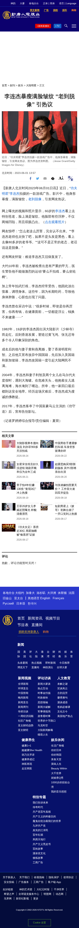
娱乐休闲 (57, 740)
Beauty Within (59, 768)
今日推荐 (64, 662)
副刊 (12, 85)
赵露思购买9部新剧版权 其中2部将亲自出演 (65, 468)
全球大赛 (62, 667)
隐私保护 (54, 877)
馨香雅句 (62, 697)
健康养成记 (28, 759)
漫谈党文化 (39, 853)
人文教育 (64, 678)
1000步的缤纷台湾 (60, 784)
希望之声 (9, 893)
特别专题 (39, 797)
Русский (8, 603)
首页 (4, 85)
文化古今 (62, 711)
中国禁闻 (23, 693)
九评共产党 (39, 825)
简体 (52, 3)
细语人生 (43, 734)
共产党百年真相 (42, 811)
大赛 (22, 3)
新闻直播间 (43, 26)
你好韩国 (56, 754)
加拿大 (30, 592)
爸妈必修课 (63, 706)
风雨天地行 (39, 839)
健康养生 (28, 740)
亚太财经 (23, 730)
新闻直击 (23, 702)
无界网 (8, 898)
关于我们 (24, 877)
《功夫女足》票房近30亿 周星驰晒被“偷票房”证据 (28, 530)
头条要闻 (22, 662)
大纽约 (19, 592)
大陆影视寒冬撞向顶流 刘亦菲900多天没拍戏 (28, 446)
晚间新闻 (23, 697)
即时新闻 (50, 662)
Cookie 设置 (39, 922)
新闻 (20, 644)
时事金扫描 (44, 693)
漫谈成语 (62, 702)
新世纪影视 (22, 898)
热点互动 (43, 688)
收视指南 (39, 877)
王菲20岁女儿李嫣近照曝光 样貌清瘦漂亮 (27, 509)
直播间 (36, 625)
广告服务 (24, 882)
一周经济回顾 (25, 716)
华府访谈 (23, 711)
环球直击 (23, 688)
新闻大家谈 (44, 683)
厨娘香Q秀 (57, 777)
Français (58, 598)
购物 (46, 631)
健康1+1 (26, 745)
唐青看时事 (44, 716)
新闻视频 (24, 678)
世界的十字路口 (47, 720)
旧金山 (7, 598)
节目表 (22, 625)
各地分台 (34, 3)
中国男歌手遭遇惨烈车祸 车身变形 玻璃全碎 (66, 446)
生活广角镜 (57, 745)
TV (58, 26)
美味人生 (56, 763)
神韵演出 (48, 667)
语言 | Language (67, 3)
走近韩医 (27, 768)
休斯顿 (62, 592)
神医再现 (27, 763)
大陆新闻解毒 (45, 730)
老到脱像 (35, 199)
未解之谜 (62, 683)
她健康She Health (32, 750)
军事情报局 (44, 711)
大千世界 (56, 773)
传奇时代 (38, 807)
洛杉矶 (41, 592)
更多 (35, 898)
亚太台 (18, 598)
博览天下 (22, 667)
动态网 (59, 893)
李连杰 (14, 193)
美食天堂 (56, 759)
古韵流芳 (62, 693)
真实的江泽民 (40, 830)
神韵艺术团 (25, 889)
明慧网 (47, 893)
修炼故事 (38, 857)
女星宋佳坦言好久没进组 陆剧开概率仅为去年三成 (28, 468)
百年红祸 (38, 834)
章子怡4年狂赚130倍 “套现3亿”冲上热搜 (26, 488)
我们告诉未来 (40, 802)
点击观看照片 (55, 222)
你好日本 (56, 750)
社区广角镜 (24, 720)
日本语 (20, 603)
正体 (45, 3)
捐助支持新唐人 (29, 631)
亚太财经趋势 (25, 725)
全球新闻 (23, 683)
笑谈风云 (62, 688)
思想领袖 (43, 702)
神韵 (13, 3)
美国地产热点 (65, 716)
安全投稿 (9, 882)
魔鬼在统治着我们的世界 (47, 821)
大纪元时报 (43, 889)
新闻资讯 (35, 618)
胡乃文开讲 (28, 754)
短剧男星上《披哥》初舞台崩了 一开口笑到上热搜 (66, 509)
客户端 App (54, 882)
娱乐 (20, 85)
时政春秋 (43, 697)
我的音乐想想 (59, 791)
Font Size (61, 177)
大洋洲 (51, 592)
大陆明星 (31, 85)
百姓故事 (38, 848)
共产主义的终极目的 (44, 816)
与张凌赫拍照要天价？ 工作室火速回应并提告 (66, 488)
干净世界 (59, 889)
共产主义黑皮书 (42, 844)
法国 (71, 592)
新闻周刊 (23, 706)
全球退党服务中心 (29, 893)
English (45, 598)
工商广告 (38, 862)
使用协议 (68, 877)
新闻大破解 (44, 706)
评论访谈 (44, 678)
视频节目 (52, 618)
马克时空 (43, 725)
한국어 (32, 603)
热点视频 (36, 662)
